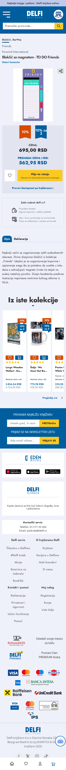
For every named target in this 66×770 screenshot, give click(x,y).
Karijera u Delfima (47, 555)
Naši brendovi (47, 562)
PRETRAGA (49, 423)
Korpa (47, 603)
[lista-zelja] (10, 357)
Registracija (48, 596)
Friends (6, 46)
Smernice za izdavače (18, 571)
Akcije (18, 562)
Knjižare (48, 548)
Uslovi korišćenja (18, 614)
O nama (48, 569)
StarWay (16, 39)
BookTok (18, 581)
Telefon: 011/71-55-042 (33, 527)
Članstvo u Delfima (18, 548)
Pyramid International (15, 52)
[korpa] (19, 357)
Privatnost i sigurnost (18, 605)
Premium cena (29, 158)
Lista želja (48, 610)
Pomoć (18, 621)
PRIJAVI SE (49, 440)
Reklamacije (18, 596)
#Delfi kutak (18, 555)
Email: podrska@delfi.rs (33, 530)
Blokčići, (7, 39)
